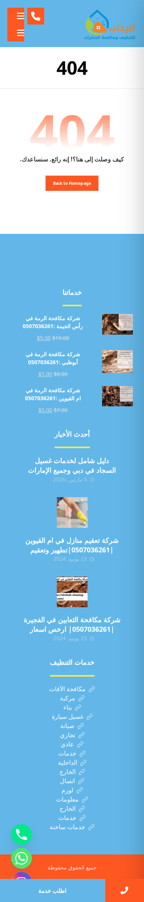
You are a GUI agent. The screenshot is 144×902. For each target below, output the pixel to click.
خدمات (67, 753)
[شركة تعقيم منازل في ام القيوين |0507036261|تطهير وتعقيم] (72, 512)
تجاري (67, 735)
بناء (67, 707)
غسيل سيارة (67, 716)
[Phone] (21, 834)
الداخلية (67, 762)
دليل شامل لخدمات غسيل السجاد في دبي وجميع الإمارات (72, 465)
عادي (67, 744)
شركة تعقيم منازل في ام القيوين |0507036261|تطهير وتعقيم (72, 545)
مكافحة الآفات (67, 689)
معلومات (67, 799)
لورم (67, 790)
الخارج (68, 771)
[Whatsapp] (21, 858)
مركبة (67, 698)
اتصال (67, 781)
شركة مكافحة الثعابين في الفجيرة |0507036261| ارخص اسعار (72, 624)
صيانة (67, 725)
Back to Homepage (72, 183)
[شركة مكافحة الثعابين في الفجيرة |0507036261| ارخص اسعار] (72, 592)
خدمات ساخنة (67, 827)
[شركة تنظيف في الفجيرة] (110, 23)
